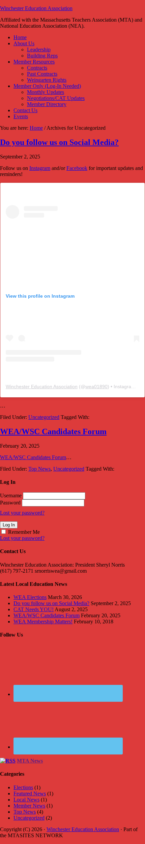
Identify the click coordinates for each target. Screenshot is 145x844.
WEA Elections (30, 597)
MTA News (30, 761)
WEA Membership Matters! (42, 621)
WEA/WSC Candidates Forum (53, 431)
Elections (23, 787)
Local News (26, 799)
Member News (29, 806)
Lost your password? (22, 513)
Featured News (29, 793)
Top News (39, 469)
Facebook (76, 168)
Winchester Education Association (36, 8)
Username (11, 495)
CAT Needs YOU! (33, 609)
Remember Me (24, 532)
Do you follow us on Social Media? (59, 142)
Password (10, 502)
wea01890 (96, 386)
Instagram (39, 168)
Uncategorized (43, 417)
